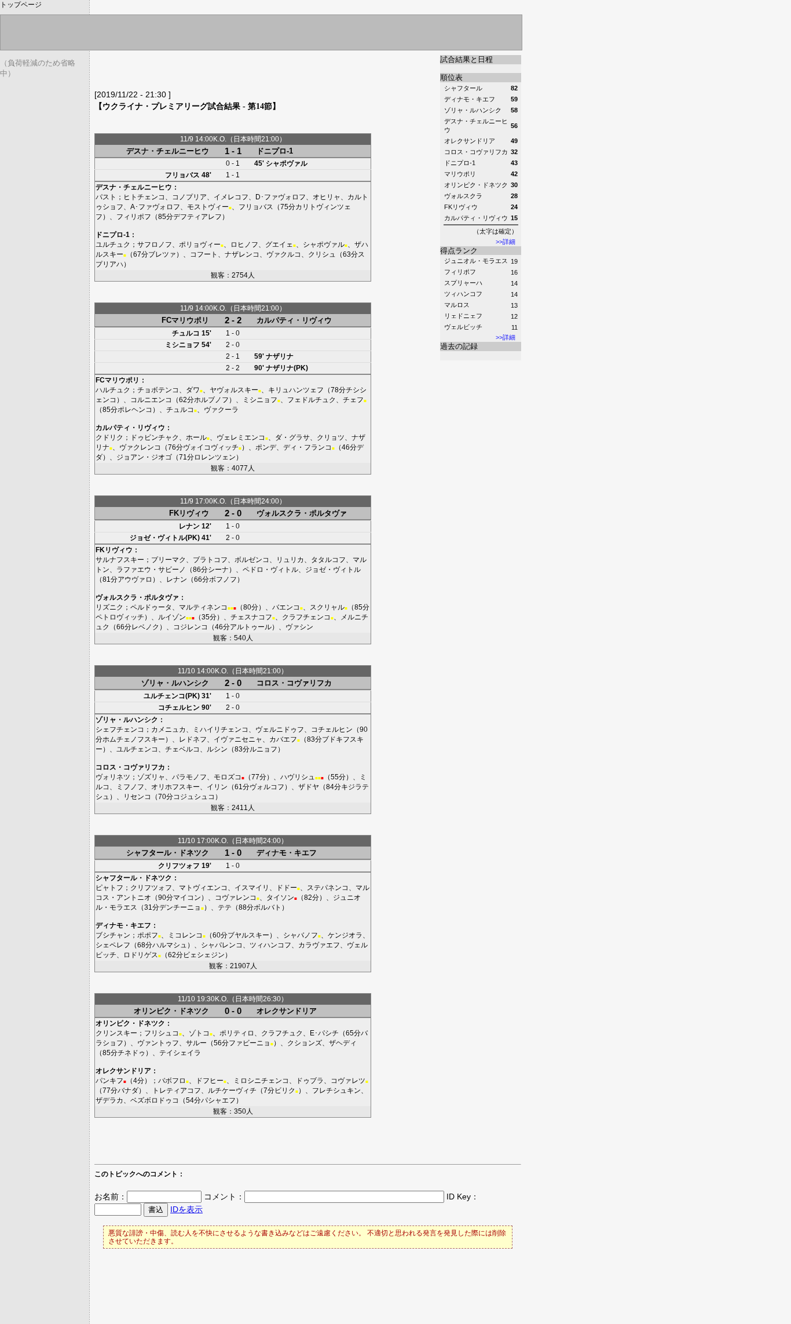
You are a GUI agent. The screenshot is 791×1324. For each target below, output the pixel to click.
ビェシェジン (204, 955)
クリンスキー (116, 1033)
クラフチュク (282, 1033)
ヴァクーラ (221, 410)
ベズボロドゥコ (154, 1100)
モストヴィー (208, 207)
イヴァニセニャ (238, 739)
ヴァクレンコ (140, 447)
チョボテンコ (158, 390)
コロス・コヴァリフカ (294, 683)
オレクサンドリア (287, 1010)
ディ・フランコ (307, 447)
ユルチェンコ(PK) (172, 696)
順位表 (451, 77)
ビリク (284, 1090)
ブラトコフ (210, 560)
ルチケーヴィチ (232, 1090)
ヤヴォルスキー (234, 390)
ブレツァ (162, 254)
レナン (189, 526)
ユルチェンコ (137, 749)
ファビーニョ (249, 1043)
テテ (225, 907)
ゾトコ (199, 1033)
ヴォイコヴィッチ (211, 447)
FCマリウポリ (185, 320)
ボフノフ (223, 579)
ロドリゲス (140, 955)
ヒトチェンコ (144, 197)
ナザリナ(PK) (287, 368)
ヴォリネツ (113, 777)
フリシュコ (161, 1033)
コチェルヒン (179, 707)
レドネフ (193, 739)
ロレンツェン (215, 457)
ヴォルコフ (267, 787)
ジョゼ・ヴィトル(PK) (165, 538)
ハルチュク (113, 390)
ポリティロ (236, 1033)
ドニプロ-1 (275, 151)
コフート (204, 254)
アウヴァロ (135, 579)
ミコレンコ (185, 935)
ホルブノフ (211, 400)
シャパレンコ (222, 945)
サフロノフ (154, 244)
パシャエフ (218, 1100)
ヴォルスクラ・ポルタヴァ (302, 513)
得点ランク (459, 250)
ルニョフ (263, 749)
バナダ (128, 1090)
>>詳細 (505, 241)
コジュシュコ (194, 797)
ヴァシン (299, 627)
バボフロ (172, 1081)
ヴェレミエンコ (241, 437)
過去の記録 (459, 346)
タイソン (280, 897)
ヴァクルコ (283, 254)
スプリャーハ (463, 282)
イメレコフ (231, 197)
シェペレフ (113, 945)
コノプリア (189, 197)
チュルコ (186, 333)
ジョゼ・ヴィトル (333, 570)
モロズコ (227, 777)
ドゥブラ (310, 1081)
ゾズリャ (151, 777)
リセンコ (137, 797)
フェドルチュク (311, 400)
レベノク (145, 627)
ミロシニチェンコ (261, 1081)
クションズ (304, 1043)
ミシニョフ (182, 345)
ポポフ (147, 935)
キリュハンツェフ (296, 390)
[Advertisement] (229, 72)
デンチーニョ (180, 907)
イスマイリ (252, 888)
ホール (196, 437)
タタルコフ (328, 560)
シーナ (218, 570)
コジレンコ (190, 627)
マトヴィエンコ (203, 888)
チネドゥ (131, 1053)
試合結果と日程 (466, 59)
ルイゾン (172, 617)
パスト (106, 197)
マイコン (187, 897)
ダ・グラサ (292, 437)
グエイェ (279, 244)
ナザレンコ (242, 254)
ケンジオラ (345, 935)
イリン (217, 787)
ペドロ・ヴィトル (270, 570)
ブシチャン (113, 935)
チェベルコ (182, 749)
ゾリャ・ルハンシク (175, 683)
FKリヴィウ (189, 513)
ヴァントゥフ (158, 1043)
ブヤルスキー (248, 935)
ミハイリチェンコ (220, 729)
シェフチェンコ (120, 729)
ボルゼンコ (252, 560)
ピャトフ (109, 888)
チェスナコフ (251, 617)
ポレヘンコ (135, 410)
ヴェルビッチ (463, 326)
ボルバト (267, 907)
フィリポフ (460, 271)
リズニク (109, 607)
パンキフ (109, 1081)
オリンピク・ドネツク (171, 1010)
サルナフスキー (120, 560)
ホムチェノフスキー (133, 739)
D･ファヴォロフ (280, 197)
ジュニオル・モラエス (476, 260)
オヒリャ (326, 197)
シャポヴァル (286, 163)
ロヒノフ (244, 244)
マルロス (457, 304)
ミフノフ (130, 787)
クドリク (109, 437)
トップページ (21, 5)
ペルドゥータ (151, 607)
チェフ (353, 400)
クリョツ (331, 437)
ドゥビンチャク (154, 437)
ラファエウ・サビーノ (151, 570)
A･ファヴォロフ (155, 207)
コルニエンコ (151, 400)
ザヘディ (343, 1043)
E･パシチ (324, 1033)
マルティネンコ (203, 607)
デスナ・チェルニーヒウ (167, 151)
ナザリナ (280, 356)
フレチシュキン (336, 1090)
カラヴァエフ (319, 945)
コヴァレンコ (236, 897)
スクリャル (327, 607)
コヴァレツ (349, 1081)
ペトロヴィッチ (120, 617)
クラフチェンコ (306, 617)
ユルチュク (113, 244)
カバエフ (283, 739)
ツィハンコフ (463, 293)
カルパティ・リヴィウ (294, 320)
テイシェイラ (180, 1053)
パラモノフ (189, 777)
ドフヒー (210, 1081)
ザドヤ (308, 787)
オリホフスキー (175, 787)
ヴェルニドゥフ (279, 729)
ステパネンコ (328, 888)
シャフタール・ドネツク (167, 852)
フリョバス (182, 175)
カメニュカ (168, 729)
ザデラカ (109, 1100)
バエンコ (286, 607)
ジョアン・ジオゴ (144, 457)
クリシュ (322, 254)
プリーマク (168, 560)
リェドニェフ (463, 315)
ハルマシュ (169, 945)
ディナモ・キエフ (287, 852)
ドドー (286, 888)
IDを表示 (186, 1209)
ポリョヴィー (200, 244)
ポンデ (265, 447)
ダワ (193, 390)
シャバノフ (300, 935)
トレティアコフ (176, 1090)
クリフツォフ (179, 866)
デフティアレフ (197, 217)
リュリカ (290, 560)
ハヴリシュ (297, 777)
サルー (196, 1043)
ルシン (217, 749)
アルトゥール (251, 627)
